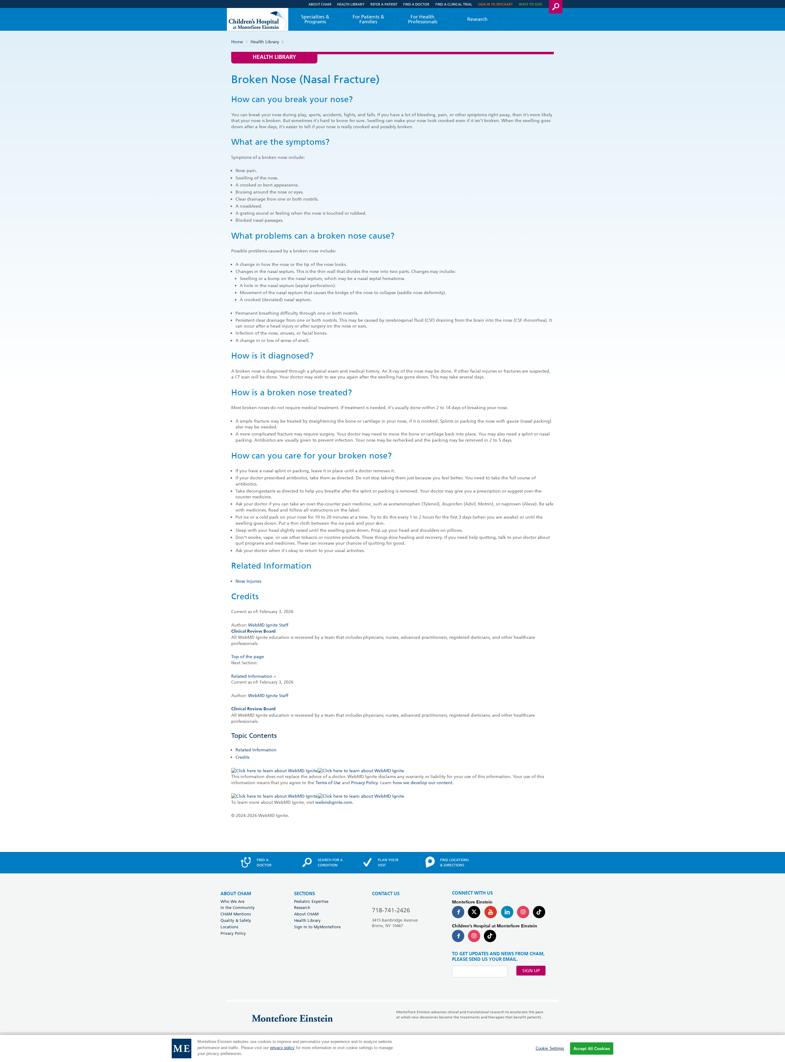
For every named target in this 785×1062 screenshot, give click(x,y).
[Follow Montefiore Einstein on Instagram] (523, 912)
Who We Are (232, 901)
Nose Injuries (248, 581)
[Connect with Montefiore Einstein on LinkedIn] (507, 912)
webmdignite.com (333, 802)
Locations (229, 926)
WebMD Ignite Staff (268, 695)
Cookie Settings (550, 1048)
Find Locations (454, 862)
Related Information (251, 676)
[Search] (555, 6)
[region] (392, 1048)
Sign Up (531, 970)
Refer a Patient (383, 4)
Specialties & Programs (315, 19)
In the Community (237, 907)
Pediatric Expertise (311, 901)
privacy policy (282, 1047)
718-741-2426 (391, 910)
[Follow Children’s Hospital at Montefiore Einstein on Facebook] (458, 936)
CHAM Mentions (235, 913)
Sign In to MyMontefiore (317, 926)
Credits (242, 757)
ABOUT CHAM (235, 893)
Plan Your (388, 862)
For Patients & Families (368, 19)
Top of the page (247, 656)
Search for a (330, 862)
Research (477, 19)
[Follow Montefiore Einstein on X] (474, 912)
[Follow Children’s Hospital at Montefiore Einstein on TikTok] (490, 936)
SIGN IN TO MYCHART (495, 4)
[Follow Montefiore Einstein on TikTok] (539, 912)
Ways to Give (530, 4)
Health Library (350, 4)
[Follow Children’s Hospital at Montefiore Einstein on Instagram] (474, 936)
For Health (422, 19)
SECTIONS (304, 893)
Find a (264, 862)
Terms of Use (328, 782)
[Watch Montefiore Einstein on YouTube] (490, 912)
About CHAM (319, 4)
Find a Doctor (416, 4)
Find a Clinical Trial (453, 4)
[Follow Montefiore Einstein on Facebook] (458, 912)
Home (237, 41)
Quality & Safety (235, 920)
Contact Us (386, 893)
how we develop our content (422, 782)
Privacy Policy (364, 782)
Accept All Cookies (591, 1048)
